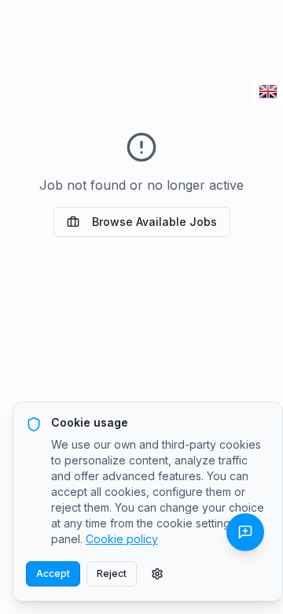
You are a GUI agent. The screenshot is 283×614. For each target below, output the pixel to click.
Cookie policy (122, 539)
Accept (53, 573)
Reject (112, 573)
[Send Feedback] (245, 532)
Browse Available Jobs (154, 221)
